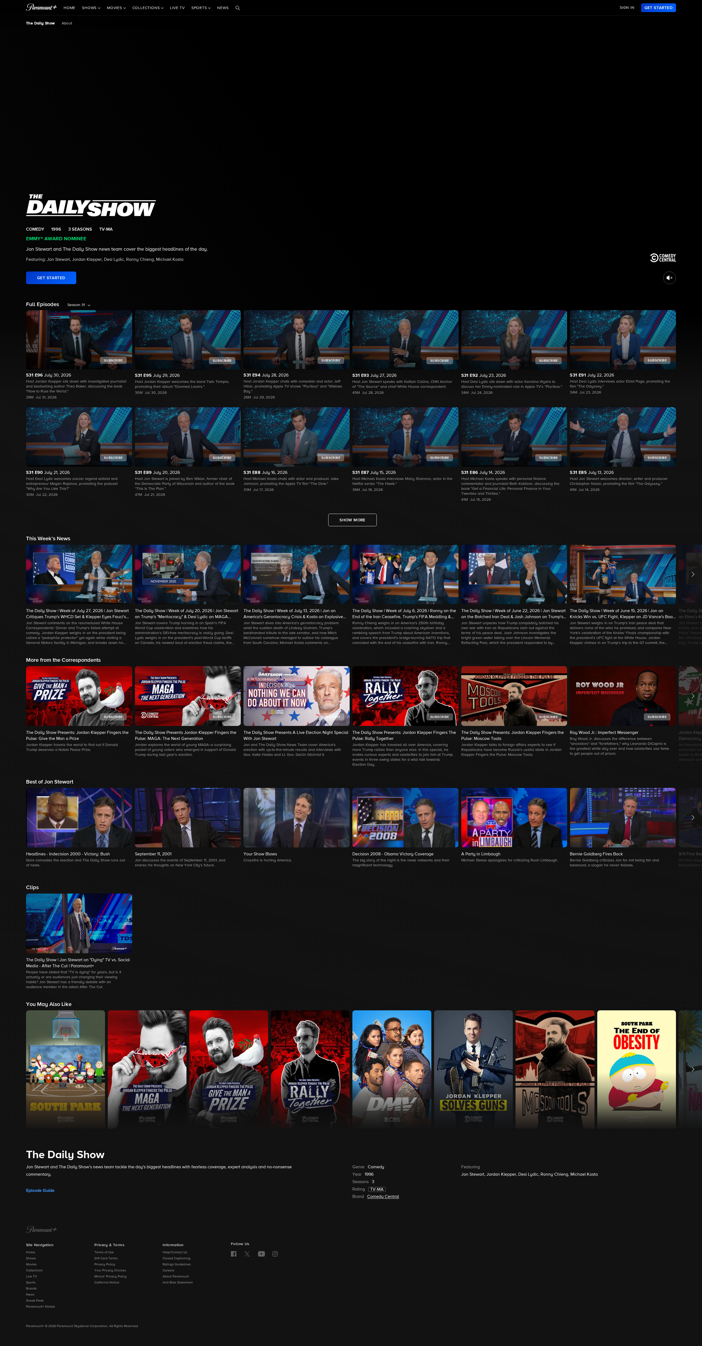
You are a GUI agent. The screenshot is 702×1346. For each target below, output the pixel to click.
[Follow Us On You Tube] (261, 1254)
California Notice (106, 1282)
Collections (34, 1270)
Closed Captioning (176, 1258)
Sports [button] (199, 8)
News (222, 8)
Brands (31, 1288)
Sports (31, 1282)
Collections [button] (146, 8)
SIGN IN (627, 8)
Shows (31, 1258)
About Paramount (176, 1276)
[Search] (237, 7)
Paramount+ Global (40, 1306)
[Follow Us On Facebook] (233, 1254)
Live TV (177, 8)
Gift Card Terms (106, 1258)
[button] (79, 595)
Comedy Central (383, 1197)
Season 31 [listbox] (76, 305)
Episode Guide (40, 1190)
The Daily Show (40, 23)
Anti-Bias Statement (178, 1282)
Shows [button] (90, 8)
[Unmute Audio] (669, 278)
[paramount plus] (41, 8)
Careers (168, 1270)
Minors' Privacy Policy (110, 1276)
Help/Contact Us (175, 1252)
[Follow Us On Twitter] (247, 1254)
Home (69, 8)
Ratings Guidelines (177, 1264)
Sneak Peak (35, 1300)
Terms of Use (104, 1252)
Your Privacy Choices (110, 1270)
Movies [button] (115, 8)
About (67, 23)
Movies (31, 1264)
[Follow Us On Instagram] (275, 1254)
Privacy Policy (104, 1264)
